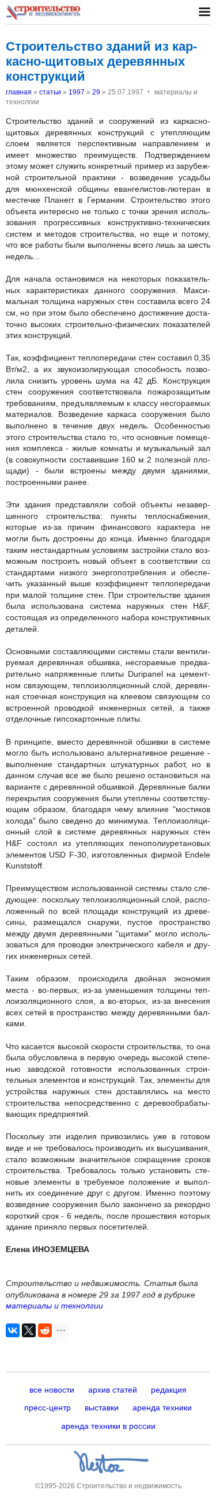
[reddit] (45, 1330)
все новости (51, 1389)
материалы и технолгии (54, 1305)
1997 (77, 92)
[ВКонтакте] (13, 1330)
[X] (29, 1330)
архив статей (112, 1389)
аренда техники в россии (108, 1426)
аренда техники (162, 1407)
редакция (169, 1389)
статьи (50, 92)
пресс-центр (47, 1407)
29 (96, 92)
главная (19, 92)
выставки (102, 1407)
